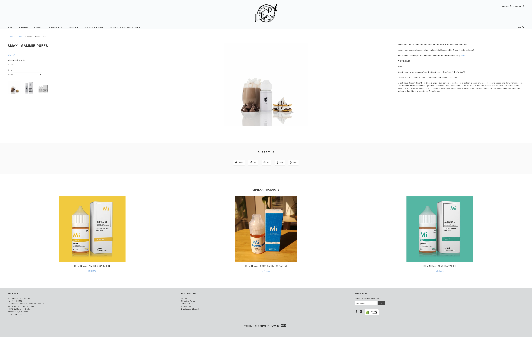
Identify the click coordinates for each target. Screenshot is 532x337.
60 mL (11, 74)
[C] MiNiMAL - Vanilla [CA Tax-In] (92, 266)
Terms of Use (187, 303)
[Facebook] (356, 311)
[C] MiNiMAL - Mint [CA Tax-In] (439, 266)
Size (10, 70)
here (463, 55)
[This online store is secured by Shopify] (372, 312)
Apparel (38, 27)
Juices (72, 27)
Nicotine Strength (16, 60)
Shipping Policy (188, 301)
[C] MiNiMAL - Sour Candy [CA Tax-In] (266, 266)
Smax (11, 54)
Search (505, 6)
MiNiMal (92, 271)
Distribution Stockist (190, 309)
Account (517, 6)
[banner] (266, 13)
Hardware (55, 27)
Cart (519, 27)
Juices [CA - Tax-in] (94, 27)
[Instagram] (361, 311)
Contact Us (186, 306)
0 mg (10, 64)
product (20, 36)
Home (10, 27)
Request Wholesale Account (126, 27)
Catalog (23, 27)
